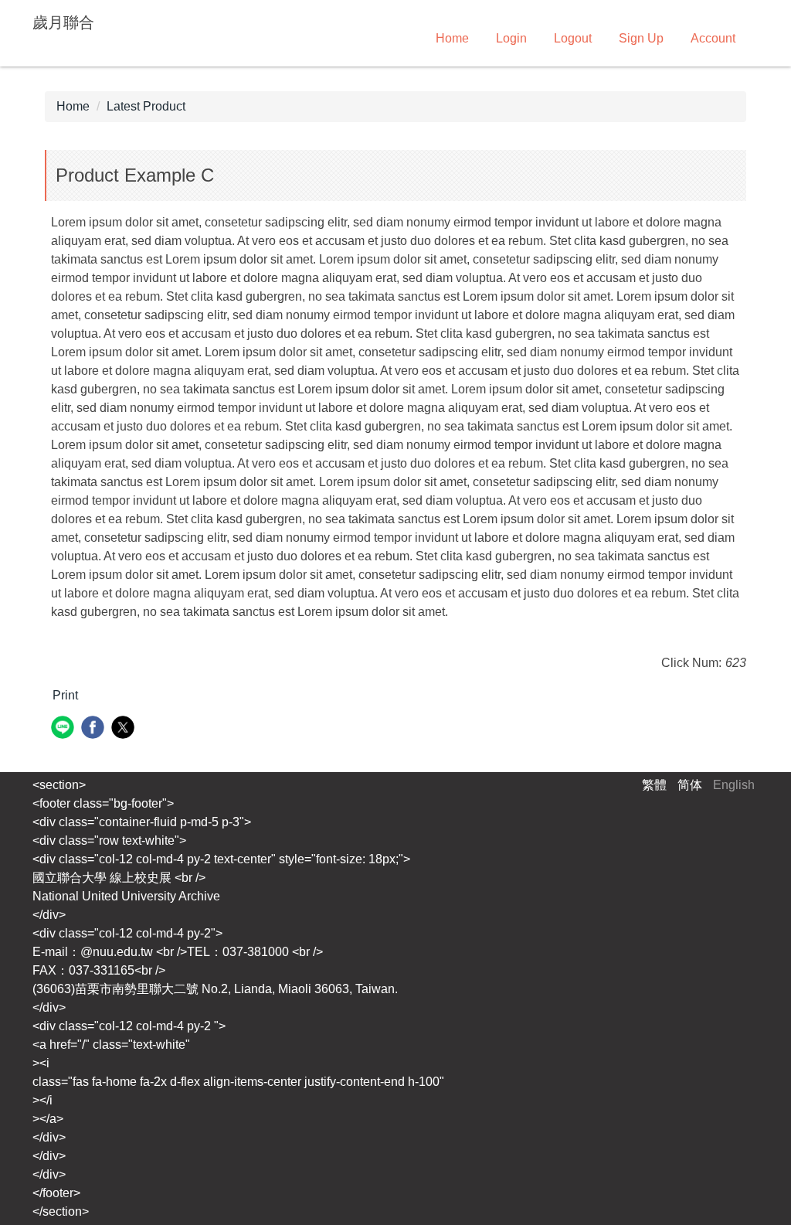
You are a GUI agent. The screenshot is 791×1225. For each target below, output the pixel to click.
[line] (64, 729)
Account (713, 38)
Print (65, 695)
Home (452, 38)
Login (511, 38)
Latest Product (146, 106)
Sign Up (641, 38)
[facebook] (94, 729)
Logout (573, 38)
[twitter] (124, 729)
